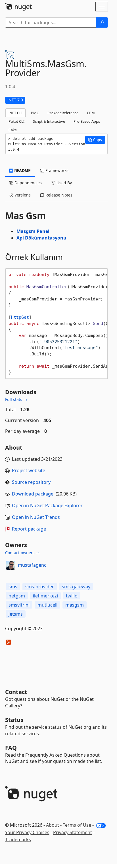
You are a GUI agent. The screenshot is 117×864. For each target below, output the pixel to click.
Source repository (31, 482)
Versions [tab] (22, 195)
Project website (28, 470)
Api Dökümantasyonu (41, 238)
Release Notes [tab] (58, 195)
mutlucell (47, 605)
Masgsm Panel (32, 231)
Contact (16, 692)
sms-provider (39, 586)
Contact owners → (22, 552)
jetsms (16, 614)
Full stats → (16, 399)
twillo (72, 596)
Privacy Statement (72, 832)
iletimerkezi (45, 596)
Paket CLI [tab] (16, 121)
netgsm (17, 596)
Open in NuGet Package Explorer (47, 505)
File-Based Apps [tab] (87, 121)
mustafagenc (32, 565)
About (52, 825)
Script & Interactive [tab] (49, 121)
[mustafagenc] (10, 565)
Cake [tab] (13, 129)
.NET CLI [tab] (15, 112)
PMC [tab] (35, 112)
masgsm (74, 605)
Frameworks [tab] (56, 170)
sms (13, 586)
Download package (32, 494)
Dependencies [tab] (27, 182)
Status (14, 720)
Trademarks (18, 839)
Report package (29, 529)
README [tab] (22, 170)
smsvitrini (19, 605)
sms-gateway (76, 586)
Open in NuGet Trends (36, 517)
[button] (95, 140)
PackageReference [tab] (62, 112)
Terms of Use (77, 825)
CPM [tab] (91, 112)
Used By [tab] (63, 182)
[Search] (102, 22)
